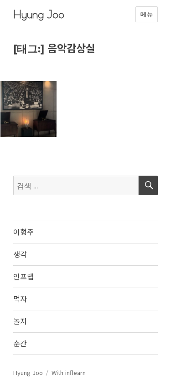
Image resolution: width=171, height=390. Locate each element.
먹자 (20, 298)
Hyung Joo (38, 14)
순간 (20, 343)
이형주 (23, 231)
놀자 (20, 320)
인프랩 (23, 276)
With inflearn (69, 372)
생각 (20, 253)
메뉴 (146, 14)
